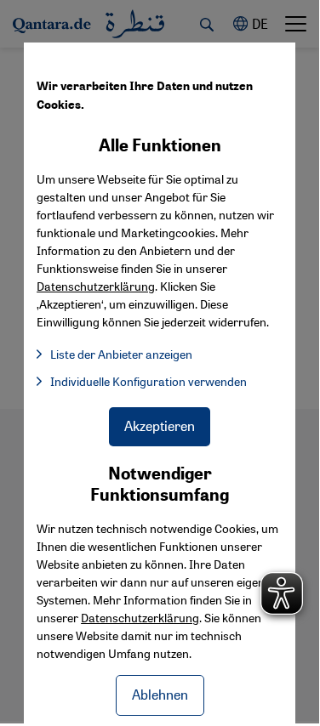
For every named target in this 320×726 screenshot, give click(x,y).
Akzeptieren (159, 425)
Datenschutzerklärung (140, 617)
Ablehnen (160, 694)
